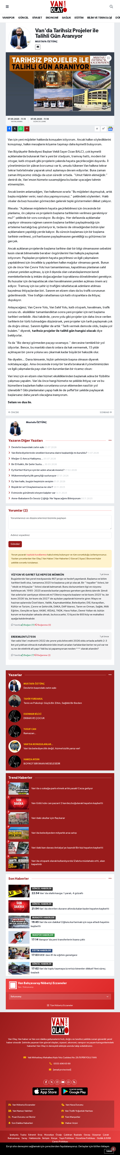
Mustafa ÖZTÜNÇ (46, 41)
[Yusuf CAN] (14, 731)
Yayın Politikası (66, 1138)
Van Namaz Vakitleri (22, 1111)
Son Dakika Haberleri (22, 1123)
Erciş (40, 1135)
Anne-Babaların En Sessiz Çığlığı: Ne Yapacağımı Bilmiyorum (46, 498)
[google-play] (74, 1091)
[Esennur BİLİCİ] (14, 716)
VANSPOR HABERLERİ (42, 935)
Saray (24, 1138)
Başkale (78, 1135)
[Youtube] (62, 1082)
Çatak (106, 1135)
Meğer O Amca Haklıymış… (27, 458)
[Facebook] (46, 1082)
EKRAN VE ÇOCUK (34, 718)
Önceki (14, 412)
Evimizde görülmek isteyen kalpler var (33, 493)
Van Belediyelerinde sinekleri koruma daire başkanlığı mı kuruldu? (49, 453)
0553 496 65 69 (62, 1063)
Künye (54, 1138)
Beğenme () (44, 625)
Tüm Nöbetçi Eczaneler (61, 1005)
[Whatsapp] (68, 1082)
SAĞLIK (66, 17)
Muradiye (49, 1135)
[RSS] (74, 1082)
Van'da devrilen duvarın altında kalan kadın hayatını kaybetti (70, 908)
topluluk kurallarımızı (36, 555)
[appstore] (45, 1091)
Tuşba (23, 1135)
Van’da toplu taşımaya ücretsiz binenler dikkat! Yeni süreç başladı (68, 970)
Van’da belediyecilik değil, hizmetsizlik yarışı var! (52, 748)
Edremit (32, 1135)
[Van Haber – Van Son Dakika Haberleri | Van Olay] (58, 6)
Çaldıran (68, 1135)
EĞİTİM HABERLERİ (41, 951)
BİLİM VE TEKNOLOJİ (99, 17)
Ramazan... (30, 733)
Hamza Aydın (31, 759)
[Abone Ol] (110, 129)
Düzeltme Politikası (85, 1138)
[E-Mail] (37, 47)
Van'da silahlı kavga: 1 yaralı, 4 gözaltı (57, 893)
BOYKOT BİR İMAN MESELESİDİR (42, 763)
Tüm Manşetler (72, 1117)
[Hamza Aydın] (14, 761)
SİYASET (37, 17)
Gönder (15, 544)
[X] (51, 1082)
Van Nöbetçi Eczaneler (23, 1105)
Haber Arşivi (71, 1123)
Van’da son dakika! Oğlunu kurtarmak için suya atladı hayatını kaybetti (70, 924)
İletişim (45, 1138)
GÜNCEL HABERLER (41, 889)
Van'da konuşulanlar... (38, 744)
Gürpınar (96, 1135)
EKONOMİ (52, 17)
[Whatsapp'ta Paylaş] (21, 128)
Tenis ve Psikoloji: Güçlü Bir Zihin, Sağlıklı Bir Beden (53, 703)
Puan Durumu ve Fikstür (23, 1117)
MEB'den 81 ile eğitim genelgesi (54, 955)
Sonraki (105, 412)
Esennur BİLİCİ (32, 714)
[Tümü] (110, 675)
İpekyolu (14, 1135)
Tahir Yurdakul (33, 699)
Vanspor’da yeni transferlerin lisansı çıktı (58, 939)
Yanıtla (17, 625)
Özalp (59, 1135)
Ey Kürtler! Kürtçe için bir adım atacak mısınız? (38, 470)
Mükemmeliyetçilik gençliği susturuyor (34, 475)
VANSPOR (8, 17)
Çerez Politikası (60, 1141)
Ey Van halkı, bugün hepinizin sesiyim (32, 481)
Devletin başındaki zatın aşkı (28, 447)
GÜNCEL (23, 17)
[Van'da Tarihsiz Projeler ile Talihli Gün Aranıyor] (60, 84)
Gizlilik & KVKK (104, 1138)
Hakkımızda (34, 1138)
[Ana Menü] (7, 7)
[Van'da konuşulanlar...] (14, 746)
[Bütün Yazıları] (110, 440)
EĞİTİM (79, 17)
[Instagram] (57, 1082)
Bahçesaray (14, 1138)
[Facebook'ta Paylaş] (9, 128)
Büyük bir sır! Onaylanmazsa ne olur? (32, 487)
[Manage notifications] (113, 1148)
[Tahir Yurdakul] (14, 701)
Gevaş (87, 1135)
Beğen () (29, 625)
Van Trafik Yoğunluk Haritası (79, 1111)
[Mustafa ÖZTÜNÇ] (19, 38)
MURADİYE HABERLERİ (43, 918)
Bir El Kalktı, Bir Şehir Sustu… (28, 464)
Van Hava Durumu (74, 1105)
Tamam (109, 1151)
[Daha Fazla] (26, 128)
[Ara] (111, 7)
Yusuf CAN (30, 729)
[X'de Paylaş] (15, 128)
